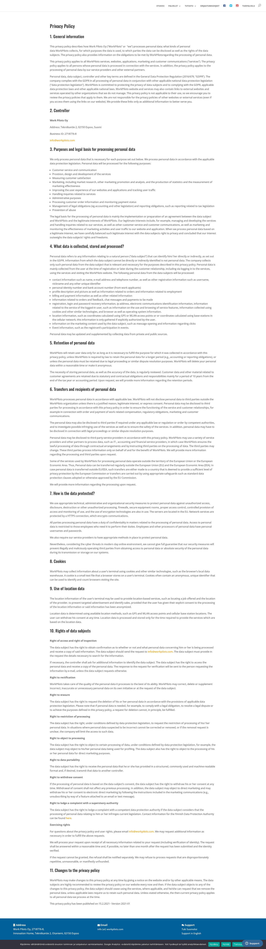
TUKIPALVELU (248, 6)
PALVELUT (173, 6)
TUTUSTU (189, 6)
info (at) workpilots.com (110, 929)
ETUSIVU (160, 6)
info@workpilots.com (62, 140)
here (68, 818)
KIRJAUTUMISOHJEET (209, 6)
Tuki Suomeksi (189, 929)
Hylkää (226, 944)
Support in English (191, 933)
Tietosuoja (239, 944)
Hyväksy (214, 944)
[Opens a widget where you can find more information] (252, 943)
